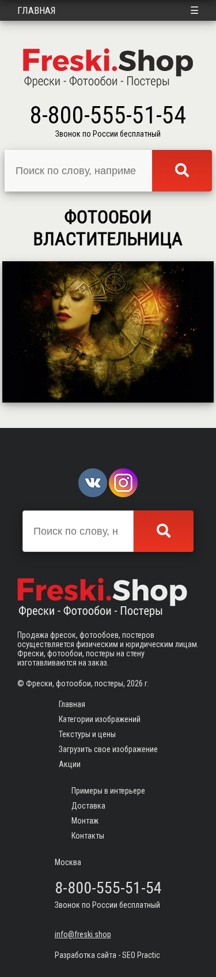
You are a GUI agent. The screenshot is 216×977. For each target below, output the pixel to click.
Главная (36, 10)
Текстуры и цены (87, 734)
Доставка (88, 805)
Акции (70, 764)
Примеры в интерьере (108, 790)
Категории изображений (100, 719)
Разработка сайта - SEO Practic (107, 955)
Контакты (87, 835)
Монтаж (84, 820)
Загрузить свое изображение (108, 749)
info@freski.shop (83, 934)
